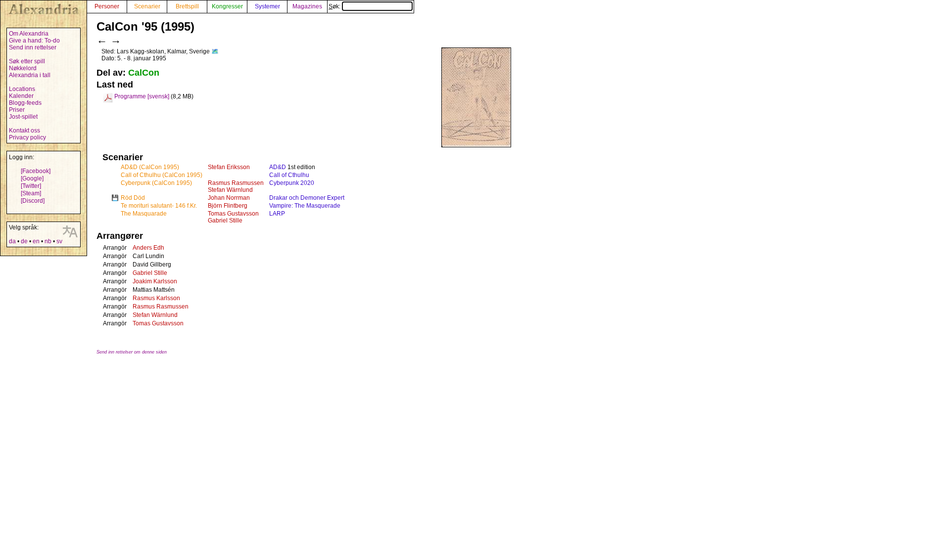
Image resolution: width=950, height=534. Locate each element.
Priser (17, 109)
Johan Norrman (229, 197)
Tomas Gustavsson (233, 213)
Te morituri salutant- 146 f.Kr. (159, 205)
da (12, 241)
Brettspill (187, 6)
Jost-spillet (23, 116)
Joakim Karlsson (155, 281)
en (36, 241)
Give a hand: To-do (34, 40)
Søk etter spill (27, 61)
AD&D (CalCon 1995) (150, 167)
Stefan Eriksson (229, 167)
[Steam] (31, 193)
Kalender (21, 95)
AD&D (277, 167)
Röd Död (133, 197)
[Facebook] (35, 171)
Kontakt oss (24, 130)
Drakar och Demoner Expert (306, 197)
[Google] (32, 178)
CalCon (143, 73)
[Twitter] (31, 185)
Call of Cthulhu (289, 175)
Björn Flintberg (227, 205)
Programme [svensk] (141, 96)
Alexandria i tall (29, 75)
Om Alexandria (28, 33)
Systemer (267, 6)
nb (48, 241)
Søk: (335, 6)
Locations (22, 89)
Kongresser (227, 6)
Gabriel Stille (225, 220)
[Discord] (33, 200)
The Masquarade (144, 213)
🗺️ (215, 51)
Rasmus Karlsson (156, 298)
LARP (277, 213)
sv (59, 241)
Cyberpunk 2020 (291, 182)
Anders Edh (148, 247)
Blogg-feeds (25, 102)
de (24, 241)
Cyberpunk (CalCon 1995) (156, 182)
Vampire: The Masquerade (304, 205)
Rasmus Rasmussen (236, 182)
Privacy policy (27, 137)
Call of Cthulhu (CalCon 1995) (161, 175)
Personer (107, 6)
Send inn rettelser (32, 47)
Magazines (307, 6)
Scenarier (147, 6)
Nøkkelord (23, 68)
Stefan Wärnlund (230, 189)
